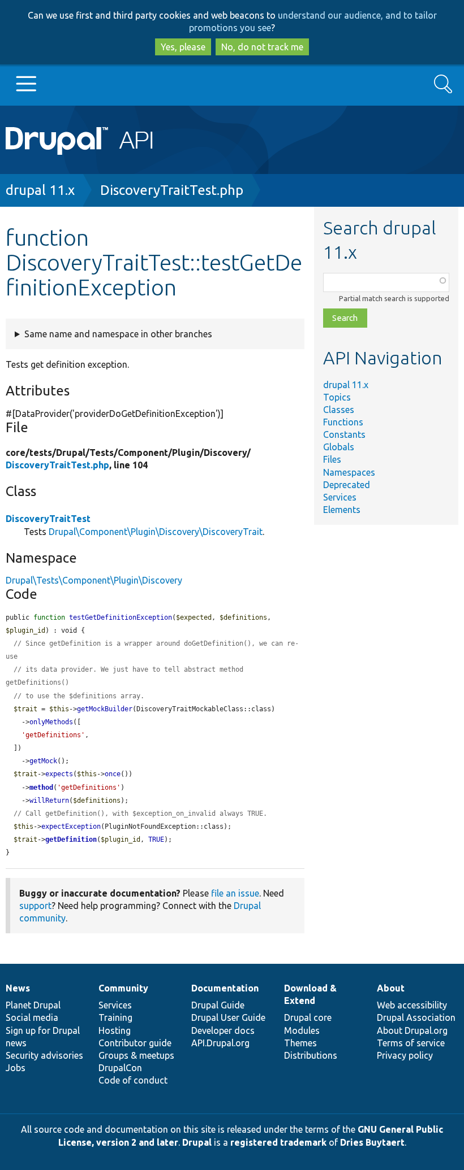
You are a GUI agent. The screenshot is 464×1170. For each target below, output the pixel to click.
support (35, 906)
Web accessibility (412, 1005)
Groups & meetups (136, 1055)
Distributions (310, 1055)
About (391, 988)
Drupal (197, 1142)
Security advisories (44, 1055)
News (18, 988)
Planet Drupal (33, 1005)
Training (115, 1017)
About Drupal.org (412, 1030)
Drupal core (308, 1017)
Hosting (114, 1030)
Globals (338, 447)
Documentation (225, 988)
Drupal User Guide (228, 1017)
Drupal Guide (217, 1005)
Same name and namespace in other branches (118, 334)
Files (332, 459)
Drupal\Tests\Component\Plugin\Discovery (94, 580)
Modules (302, 1030)
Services (339, 497)
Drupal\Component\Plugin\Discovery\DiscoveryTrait (156, 532)
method (41, 787)
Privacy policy (405, 1055)
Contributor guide (134, 1043)
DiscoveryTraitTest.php (171, 190)
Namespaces (349, 472)
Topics (337, 397)
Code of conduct (132, 1080)
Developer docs (223, 1030)
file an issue (235, 893)
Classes (338, 410)
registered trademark (278, 1142)
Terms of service (411, 1043)
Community (123, 988)
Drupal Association (416, 1017)
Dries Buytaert (372, 1142)
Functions (343, 422)
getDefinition (71, 839)
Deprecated (346, 485)
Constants (344, 434)
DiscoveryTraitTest (48, 519)
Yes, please (183, 47)
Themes (300, 1043)
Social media (32, 1017)
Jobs (15, 1068)
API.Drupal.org (220, 1043)
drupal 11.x (40, 190)
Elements (341, 509)
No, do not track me (262, 47)
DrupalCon (120, 1068)
